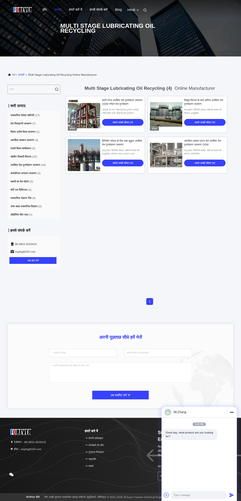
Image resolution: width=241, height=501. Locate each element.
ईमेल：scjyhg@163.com (27, 449)
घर (13, 74)
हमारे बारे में (75, 9)
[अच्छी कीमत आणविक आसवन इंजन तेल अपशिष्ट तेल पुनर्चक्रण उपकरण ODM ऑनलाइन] (166, 155)
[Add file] (166, 495)
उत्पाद (57, 9)
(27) (25, 115)
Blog (118, 9)
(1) (25, 131)
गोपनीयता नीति (33, 497)
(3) (23, 148)
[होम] (22, 9)
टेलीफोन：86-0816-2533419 (29, 442)
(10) (24, 156)
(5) (26, 206)
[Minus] (231, 412)
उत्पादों (21, 74)
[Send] (232, 495)
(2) (22, 181)
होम (45, 9)
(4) (24, 140)
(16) (28, 164)
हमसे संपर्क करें (99, 9)
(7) (23, 123)
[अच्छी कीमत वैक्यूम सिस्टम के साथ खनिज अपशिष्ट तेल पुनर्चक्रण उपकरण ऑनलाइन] (166, 114)
